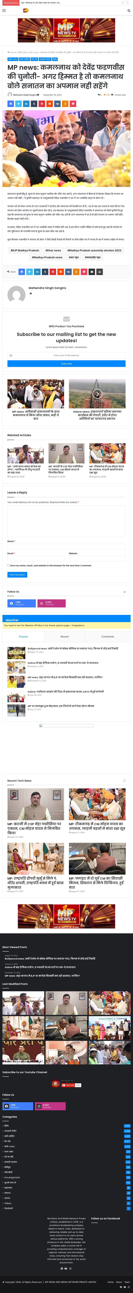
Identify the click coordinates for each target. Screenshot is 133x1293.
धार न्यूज (75, 257)
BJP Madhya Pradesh (25, 250)
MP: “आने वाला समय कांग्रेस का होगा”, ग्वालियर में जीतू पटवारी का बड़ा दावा (24, 469)
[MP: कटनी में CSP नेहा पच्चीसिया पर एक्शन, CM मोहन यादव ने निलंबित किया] (66, 453)
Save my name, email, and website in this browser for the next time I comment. (51, 565)
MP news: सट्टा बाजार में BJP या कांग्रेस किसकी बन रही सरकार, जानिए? (65, 677)
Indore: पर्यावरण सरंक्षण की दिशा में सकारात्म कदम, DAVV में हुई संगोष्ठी (66, 691)
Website (73, 553)
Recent (65, 636)
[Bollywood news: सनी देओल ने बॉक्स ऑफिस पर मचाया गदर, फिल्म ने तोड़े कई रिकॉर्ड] (16, 653)
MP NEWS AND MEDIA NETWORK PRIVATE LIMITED (70, 1282)
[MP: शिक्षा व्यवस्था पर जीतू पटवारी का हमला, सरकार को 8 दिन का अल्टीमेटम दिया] (23, 1052)
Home (12, 52)
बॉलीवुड (7, 1167)
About (119, 1282)
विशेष (55, 59)
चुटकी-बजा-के (10, 1182)
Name (11, 541)
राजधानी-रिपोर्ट (45, 59)
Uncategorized (12, 1177)
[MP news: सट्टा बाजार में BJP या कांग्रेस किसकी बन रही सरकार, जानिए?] (16, 682)
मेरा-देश (34, 59)
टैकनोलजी (8, 1208)
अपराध (7, 1198)
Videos (7, 1203)
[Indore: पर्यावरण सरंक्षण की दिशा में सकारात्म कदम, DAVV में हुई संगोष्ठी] (16, 696)
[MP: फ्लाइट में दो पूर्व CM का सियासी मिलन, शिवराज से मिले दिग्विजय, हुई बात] (97, 859)
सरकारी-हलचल (10, 1162)
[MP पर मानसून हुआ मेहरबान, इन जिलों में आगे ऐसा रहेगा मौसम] (16, 710)
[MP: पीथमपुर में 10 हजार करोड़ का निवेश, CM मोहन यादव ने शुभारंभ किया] (110, 1028)
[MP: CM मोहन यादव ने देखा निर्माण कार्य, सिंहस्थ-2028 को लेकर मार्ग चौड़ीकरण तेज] (110, 1052)
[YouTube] (66, 1269)
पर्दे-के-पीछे (8, 1156)
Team (127, 1282)
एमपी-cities (23, 52)
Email (11, 553)
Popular (23, 636)
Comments (108, 636)
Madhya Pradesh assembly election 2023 (95, 250)
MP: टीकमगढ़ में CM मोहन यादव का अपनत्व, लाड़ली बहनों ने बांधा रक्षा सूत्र (50, 2)
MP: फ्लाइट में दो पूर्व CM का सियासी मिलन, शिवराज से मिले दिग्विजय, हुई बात (96, 883)
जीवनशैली (8, 1172)
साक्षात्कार (8, 1187)
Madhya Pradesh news (48, 257)
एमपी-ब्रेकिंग (24, 59)
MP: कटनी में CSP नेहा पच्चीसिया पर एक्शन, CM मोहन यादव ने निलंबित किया (65, 469)
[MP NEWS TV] (26, 10)
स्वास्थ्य (7, 1193)
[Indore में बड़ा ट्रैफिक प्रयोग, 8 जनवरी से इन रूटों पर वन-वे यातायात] (16, 667)
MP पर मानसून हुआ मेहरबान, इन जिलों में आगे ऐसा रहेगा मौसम (61, 706)
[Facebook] (63, 1269)
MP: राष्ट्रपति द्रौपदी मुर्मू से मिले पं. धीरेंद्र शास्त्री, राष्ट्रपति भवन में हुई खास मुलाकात (35, 883)
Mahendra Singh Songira (24, 95)
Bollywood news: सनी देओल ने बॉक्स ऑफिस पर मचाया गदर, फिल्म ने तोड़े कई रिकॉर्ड (73, 648)
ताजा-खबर (8, 1151)
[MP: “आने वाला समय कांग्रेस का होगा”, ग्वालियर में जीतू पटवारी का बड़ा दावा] (25, 453)
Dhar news (54, 250)
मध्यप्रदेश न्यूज (93, 257)
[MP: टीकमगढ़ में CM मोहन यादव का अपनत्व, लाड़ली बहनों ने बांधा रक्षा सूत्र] (107, 453)
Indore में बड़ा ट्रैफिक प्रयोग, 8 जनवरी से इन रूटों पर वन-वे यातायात (63, 663)
